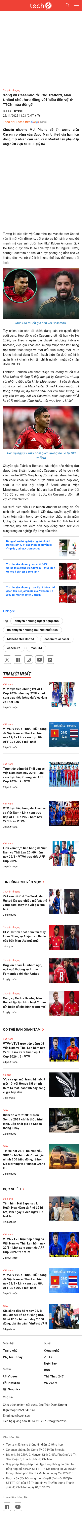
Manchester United (20, 639)
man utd (36, 648)
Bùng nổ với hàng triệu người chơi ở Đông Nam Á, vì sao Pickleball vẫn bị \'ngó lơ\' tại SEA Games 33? (29, 545)
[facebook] (18, 659)
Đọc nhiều (12, 1189)
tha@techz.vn (57, 1421)
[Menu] (76, 6)
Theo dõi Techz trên (16, 122)
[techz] (41, 5)
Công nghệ (51, 1350)
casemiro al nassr (56, 639)
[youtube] (39, 659)
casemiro (13, 648)
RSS (47, 1370)
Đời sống (8, 1198)
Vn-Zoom (50, 1383)
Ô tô (5, 1110)
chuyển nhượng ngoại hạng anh (37, 621)
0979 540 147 (26, 1410)
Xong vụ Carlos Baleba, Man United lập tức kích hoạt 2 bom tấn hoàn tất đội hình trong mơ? (25, 1002)
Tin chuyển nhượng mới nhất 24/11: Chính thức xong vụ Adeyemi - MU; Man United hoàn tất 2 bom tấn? (30, 568)
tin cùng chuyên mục (22, 882)
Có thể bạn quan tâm (22, 1029)
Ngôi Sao (50, 1363)
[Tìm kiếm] (65, 5)
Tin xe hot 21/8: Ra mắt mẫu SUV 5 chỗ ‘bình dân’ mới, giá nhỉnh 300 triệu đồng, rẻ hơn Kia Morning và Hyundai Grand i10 (24, 1159)
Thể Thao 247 (53, 1376)
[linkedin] (50, 659)
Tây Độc (18, 110)
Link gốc (9, 611)
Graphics (14, 1389)
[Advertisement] (41, 191)
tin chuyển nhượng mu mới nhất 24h (32, 630)
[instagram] (28, 659)
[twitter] (7, 659)
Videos (13, 1376)
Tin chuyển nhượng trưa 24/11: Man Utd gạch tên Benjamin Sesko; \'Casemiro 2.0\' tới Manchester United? (30, 591)
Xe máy (7, 1074)
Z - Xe (48, 1357)
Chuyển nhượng (11, 90)
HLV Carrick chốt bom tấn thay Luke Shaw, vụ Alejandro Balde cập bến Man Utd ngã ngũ (24, 936)
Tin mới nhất (17, 674)
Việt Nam (8, 684)
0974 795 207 (37, 1421)
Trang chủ (10, 1350)
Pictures (14, 1383)
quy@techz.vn (20, 1415)
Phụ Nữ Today (12, 1357)
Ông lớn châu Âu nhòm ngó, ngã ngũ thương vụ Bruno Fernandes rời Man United (22, 969)
